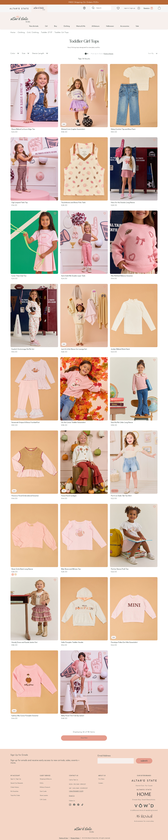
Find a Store (108, 53)
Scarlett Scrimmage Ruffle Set (22, 349)
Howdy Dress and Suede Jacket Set (24, 642)
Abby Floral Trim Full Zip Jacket (72, 716)
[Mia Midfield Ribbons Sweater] (133, 242)
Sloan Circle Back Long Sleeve (22, 569)
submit (144, 761)
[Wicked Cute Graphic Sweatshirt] (84, 95)
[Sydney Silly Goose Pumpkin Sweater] (34, 682)
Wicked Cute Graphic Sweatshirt (73, 129)
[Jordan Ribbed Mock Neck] (133, 315)
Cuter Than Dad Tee (18, 276)
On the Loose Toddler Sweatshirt (73, 422)
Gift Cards (43, 799)
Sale (137, 26)
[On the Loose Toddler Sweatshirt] (84, 388)
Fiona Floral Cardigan (69, 496)
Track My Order (15, 795)
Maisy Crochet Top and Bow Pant (123, 129)
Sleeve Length (38, 53)
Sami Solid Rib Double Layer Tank (73, 276)
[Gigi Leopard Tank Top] (34, 169)
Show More (84, 738)
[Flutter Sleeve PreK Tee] (133, 535)
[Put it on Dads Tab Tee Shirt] (133, 462)
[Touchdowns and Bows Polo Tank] (84, 169)
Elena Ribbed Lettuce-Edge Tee (23, 129)
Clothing (67, 26)
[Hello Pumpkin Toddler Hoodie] (84, 608)
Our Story (101, 779)
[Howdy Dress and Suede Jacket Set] (34, 608)
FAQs (41, 783)
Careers (100, 783)
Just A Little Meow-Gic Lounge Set (74, 349)
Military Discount (45, 787)
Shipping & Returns (46, 779)
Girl (46, 26)
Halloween (110, 26)
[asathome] (144, 792)
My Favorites (14, 791)
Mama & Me (80, 26)
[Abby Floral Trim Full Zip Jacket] (84, 682)
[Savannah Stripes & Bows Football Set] (34, 388)
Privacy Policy (75, 838)
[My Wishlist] (118, 8)
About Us (102, 775)
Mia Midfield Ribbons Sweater (122, 276)
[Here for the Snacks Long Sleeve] (133, 169)
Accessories (124, 26)
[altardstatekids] (39, 8)
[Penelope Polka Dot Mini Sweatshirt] (133, 608)
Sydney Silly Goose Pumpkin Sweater (24, 716)
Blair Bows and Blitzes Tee (71, 569)
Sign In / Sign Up (16, 779)
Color (13, 53)
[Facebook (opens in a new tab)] (74, 804)
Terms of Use (63, 838)
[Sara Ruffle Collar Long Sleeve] (133, 388)
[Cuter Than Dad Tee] (34, 242)
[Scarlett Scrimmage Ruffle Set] (34, 315)
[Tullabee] (84, 828)
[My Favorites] (55, 67)
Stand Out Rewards (17, 783)
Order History (15, 787)
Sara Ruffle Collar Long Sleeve (122, 422)
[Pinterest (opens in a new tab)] (78, 804)
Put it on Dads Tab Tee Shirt (121, 496)
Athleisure (95, 26)
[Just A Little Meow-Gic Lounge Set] (84, 315)
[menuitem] (33, 26)
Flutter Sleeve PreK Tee (119, 569)
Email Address (104, 755)
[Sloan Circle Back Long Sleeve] (34, 535)
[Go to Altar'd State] (144, 780)
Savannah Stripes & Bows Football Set (25, 422)
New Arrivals (33, 26)
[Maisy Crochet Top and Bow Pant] (133, 95)
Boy (55, 26)
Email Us (72, 796)
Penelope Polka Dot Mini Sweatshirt (124, 642)
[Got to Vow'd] (144, 805)
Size (24, 53)
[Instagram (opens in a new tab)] (70, 804)
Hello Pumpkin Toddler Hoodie (72, 642)
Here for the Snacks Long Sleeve (123, 203)
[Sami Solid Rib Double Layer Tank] (84, 242)
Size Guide (43, 791)
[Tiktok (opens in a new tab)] (82, 804)
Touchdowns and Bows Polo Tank (73, 203)
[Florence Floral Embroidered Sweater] (34, 462)
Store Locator (44, 795)
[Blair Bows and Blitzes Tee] (84, 535)
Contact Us (73, 775)
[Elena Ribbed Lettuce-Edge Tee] (34, 95)
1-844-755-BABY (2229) (76, 791)
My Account (15, 775)
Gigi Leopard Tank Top (19, 203)
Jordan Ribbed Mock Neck (120, 349)
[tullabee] (84, 18)
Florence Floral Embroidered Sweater (25, 496)
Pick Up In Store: (97, 53)
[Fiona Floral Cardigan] (84, 462)
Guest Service (45, 775)
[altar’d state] (19, 8)
